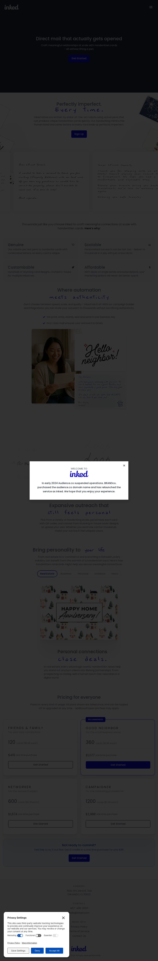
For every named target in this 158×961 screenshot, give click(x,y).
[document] (79, 480)
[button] (124, 465)
